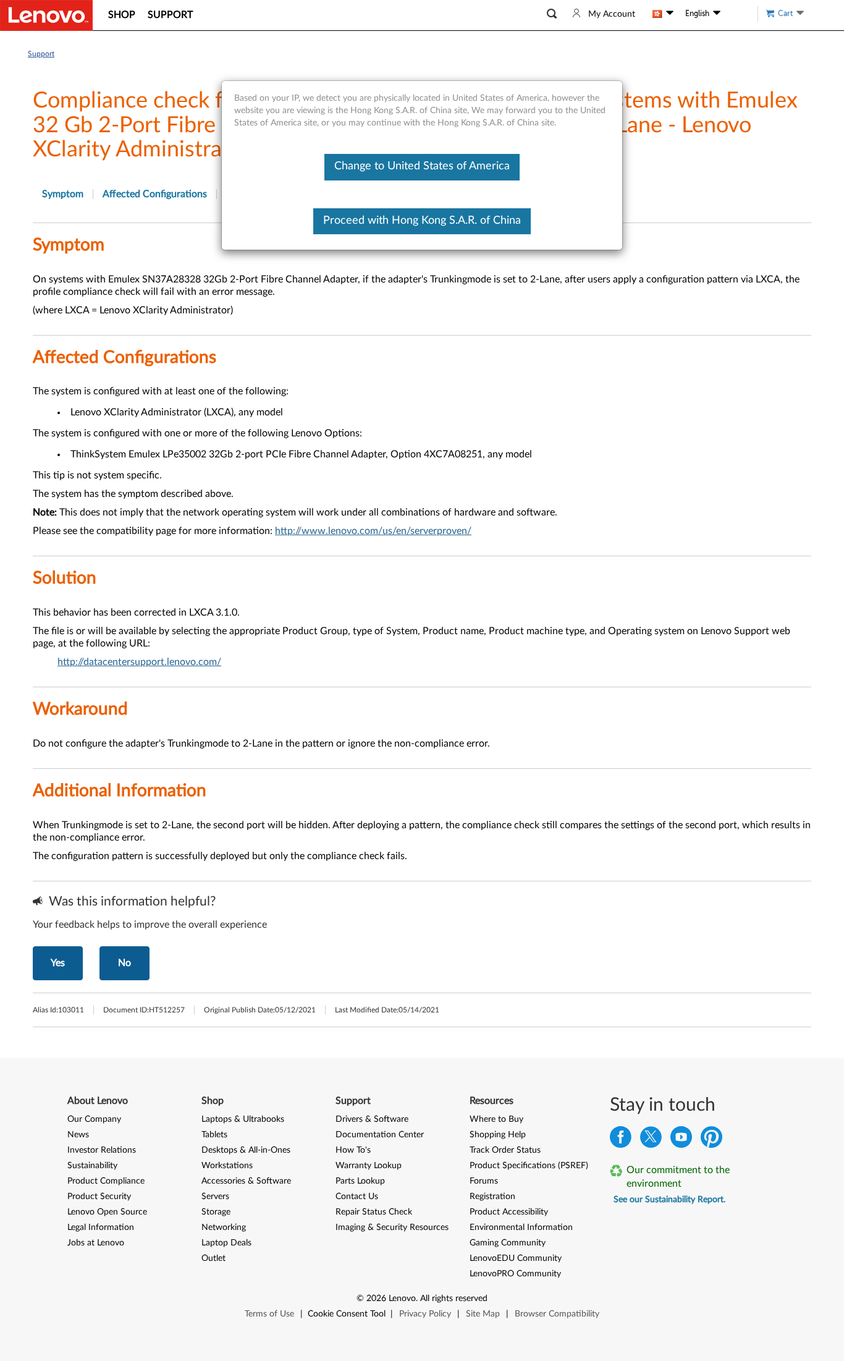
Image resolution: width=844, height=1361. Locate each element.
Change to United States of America (422, 166)
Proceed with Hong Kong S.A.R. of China (422, 220)
